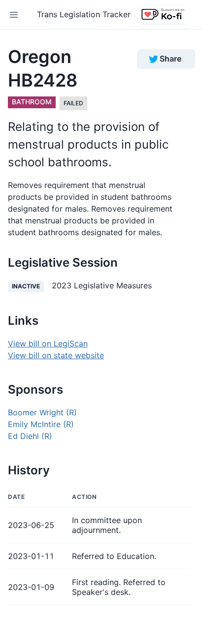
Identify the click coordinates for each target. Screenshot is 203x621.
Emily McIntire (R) (41, 424)
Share (170, 58)
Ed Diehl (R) (30, 436)
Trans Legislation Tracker (84, 14)
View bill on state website (56, 355)
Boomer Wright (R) (42, 412)
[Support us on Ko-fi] (162, 15)
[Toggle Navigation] (14, 15)
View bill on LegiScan (48, 343)
